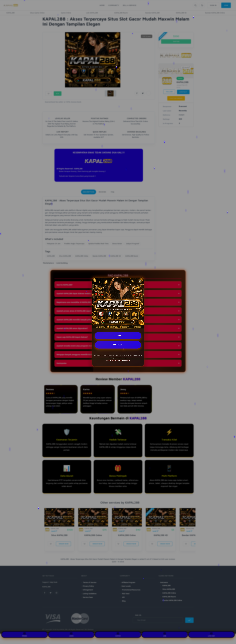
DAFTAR (118, 345)
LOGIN (118, 336)
